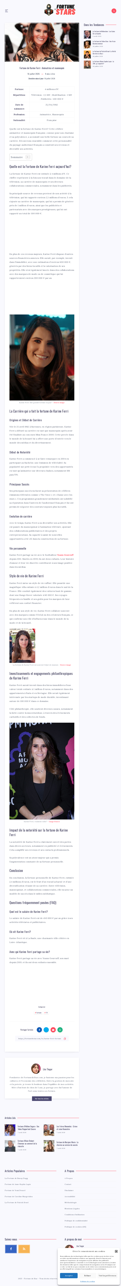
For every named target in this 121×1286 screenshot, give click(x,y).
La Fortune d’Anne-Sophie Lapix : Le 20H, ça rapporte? (103, 62)
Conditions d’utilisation (74, 1215)
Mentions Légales (72, 1209)
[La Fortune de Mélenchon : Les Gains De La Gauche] (87, 34)
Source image (59, 403)
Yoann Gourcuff (65, 555)
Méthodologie (71, 1202)
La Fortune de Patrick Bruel (16, 1202)
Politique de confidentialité (76, 1221)
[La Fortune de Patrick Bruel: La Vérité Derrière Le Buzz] (87, 54)
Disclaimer (69, 1190)
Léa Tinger (47, 1069)
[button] (116, 1251)
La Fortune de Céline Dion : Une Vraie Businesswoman (104, 42)
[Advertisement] (41, 235)
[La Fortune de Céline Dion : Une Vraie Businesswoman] (87, 44)
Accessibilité (70, 1196)
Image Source (54, 822)
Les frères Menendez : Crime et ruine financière (67, 1128)
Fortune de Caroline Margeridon (18, 1196)
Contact (68, 1184)
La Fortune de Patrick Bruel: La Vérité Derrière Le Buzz (104, 52)
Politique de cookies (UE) (75, 1227)
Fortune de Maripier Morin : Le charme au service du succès (67, 1143)
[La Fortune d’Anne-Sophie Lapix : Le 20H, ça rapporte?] (87, 64)
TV (47, 1012)
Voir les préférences (107, 1275)
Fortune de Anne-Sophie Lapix (18, 1184)
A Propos (69, 1178)
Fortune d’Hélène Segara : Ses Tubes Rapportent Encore (28, 1128)
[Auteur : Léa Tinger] (36, 1068)
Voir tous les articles (42, 1098)
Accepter (69, 1275)
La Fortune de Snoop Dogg (16, 1178)
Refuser (87, 1275)
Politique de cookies (87, 1281)
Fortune (38, 1012)
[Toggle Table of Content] (27, 157)
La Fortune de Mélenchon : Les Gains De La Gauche (104, 32)
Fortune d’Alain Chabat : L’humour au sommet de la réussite (27, 1143)
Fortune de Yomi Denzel (15, 1190)
